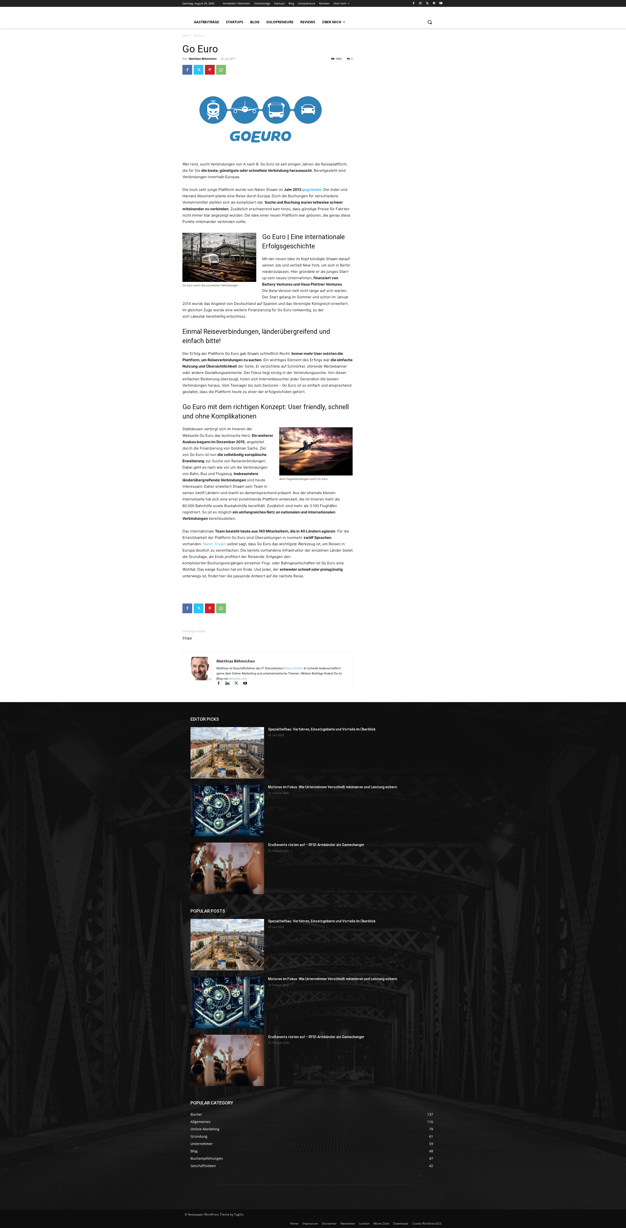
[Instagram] (420, 3)
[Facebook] (413, 3)
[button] (430, 22)
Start (185, 35)
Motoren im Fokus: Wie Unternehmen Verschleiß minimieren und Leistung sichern (332, 787)
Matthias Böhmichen (203, 58)
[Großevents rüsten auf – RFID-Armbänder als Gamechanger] (227, 868)
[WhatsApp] (221, 70)
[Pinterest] (210, 70)
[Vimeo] (434, 3)
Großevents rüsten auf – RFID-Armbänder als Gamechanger (316, 845)
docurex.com (238, 678)
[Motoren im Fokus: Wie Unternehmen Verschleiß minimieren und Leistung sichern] (227, 810)
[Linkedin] (229, 683)
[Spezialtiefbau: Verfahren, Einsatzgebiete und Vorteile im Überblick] (227, 752)
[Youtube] (441, 3)
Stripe (187, 638)
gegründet (311, 189)
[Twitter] (427, 3)
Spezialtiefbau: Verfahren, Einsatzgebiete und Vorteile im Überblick (321, 729)
